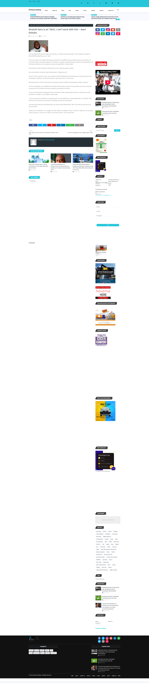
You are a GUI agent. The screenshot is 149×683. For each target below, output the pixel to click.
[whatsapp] (100, 3)
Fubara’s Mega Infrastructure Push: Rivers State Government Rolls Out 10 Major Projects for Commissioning (104, 17)
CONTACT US (98, 179)
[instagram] (94, 3)
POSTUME (98, 559)
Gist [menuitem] (70, 10)
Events (111, 539)
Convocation (114, 534)
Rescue (110, 559)
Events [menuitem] (77, 10)
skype (109, 184)
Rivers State (106, 562)
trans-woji (104, 567)
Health (107, 544)
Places (108, 552)
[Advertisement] (61, 230)
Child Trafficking (99, 534)
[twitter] (88, 3)
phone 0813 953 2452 (113, 181)
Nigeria (117, 544)
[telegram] (112, 3)
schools (113, 564)
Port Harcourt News (100, 557)
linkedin (109, 183)
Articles (110, 531)
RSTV (109, 564)
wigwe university (113, 570)
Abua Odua (98, 531)
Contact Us (97, 185)
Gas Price (98, 544)
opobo (97, 549)
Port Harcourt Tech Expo (112, 557)
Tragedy (98, 567)
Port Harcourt (99, 554)
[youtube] (106, 3)
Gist (103, 544)
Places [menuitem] (85, 10)
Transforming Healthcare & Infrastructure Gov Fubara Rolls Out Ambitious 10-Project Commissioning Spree (60, 167)
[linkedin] (108, 33)
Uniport (109, 567)
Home (30, 1)
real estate (104, 559)
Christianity (107, 534)
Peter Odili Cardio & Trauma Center (108, 549)
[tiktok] (118, 33)
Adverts (104, 531)
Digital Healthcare (107, 536)
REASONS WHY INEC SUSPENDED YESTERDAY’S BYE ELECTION (110, 112)
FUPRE (110, 541)
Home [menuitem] (46, 10)
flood (116, 539)
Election (106, 539)
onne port (114, 546)
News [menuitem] (63, 10)
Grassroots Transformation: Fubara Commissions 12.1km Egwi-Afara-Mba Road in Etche (38, 166)
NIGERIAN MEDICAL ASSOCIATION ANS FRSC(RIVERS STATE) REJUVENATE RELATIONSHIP (110, 104)
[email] (118, 3)
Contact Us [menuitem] (111, 10)
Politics (113, 552)
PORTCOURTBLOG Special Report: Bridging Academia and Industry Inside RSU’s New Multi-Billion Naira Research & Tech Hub (43, 17)
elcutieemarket (99, 539)
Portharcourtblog (35, 10)
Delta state (98, 536)
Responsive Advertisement (108, 519)
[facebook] (81, 3)
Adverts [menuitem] (102, 10)
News (34, 25)
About (34, 1)
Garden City (116, 541)
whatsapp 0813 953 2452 (113, 179)
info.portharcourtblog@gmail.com (103, 195)
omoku (108, 546)
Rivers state (98, 562)
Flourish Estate (99, 541)
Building (115, 531)
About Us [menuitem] (54, 10)
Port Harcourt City (108, 554)
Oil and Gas (102, 546)
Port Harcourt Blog (34, 36)
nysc (97, 546)
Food (106, 541)
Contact (38, 1)
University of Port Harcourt (102, 570)
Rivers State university (101, 564)
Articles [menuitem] (93, 10)
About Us (110, 621)
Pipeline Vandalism (100, 552)
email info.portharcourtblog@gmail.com (101, 182)
